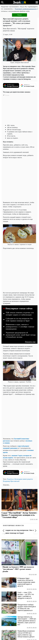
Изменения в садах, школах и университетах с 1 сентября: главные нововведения (20, 326)
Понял (19, 15)
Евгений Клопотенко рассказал (16, 439)
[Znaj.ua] (19, 2)
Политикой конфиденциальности (26, 9)
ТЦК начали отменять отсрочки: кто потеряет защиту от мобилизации (20, 313)
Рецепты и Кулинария (14, 479)
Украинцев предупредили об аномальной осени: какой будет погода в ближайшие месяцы (21, 334)
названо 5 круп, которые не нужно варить (17, 456)
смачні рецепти (27, 479)
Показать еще (30, 342)
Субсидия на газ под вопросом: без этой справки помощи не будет (19, 319)
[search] (2, 2)
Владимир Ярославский (11, 481)
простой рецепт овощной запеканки (16, 447)
